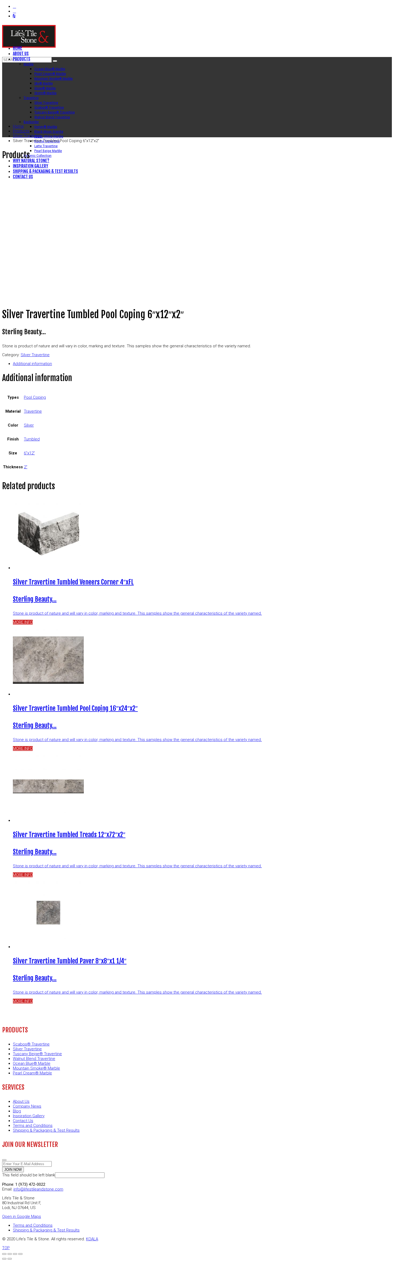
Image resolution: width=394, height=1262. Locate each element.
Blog (17, 1111)
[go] (55, 61)
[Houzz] (14, 16)
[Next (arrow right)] (10, 1259)
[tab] (202, 363)
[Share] (10, 1254)
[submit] (4, 1160)
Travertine (33, 411)
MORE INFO (23, 622)
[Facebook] (14, 6)
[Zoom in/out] (20, 1254)
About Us (21, 1101)
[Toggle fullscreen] (15, 1254)
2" (25, 467)
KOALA (92, 1239)
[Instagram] (14, 11)
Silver (29, 425)
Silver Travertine (35, 354)
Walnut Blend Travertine (34, 1058)
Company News (27, 1106)
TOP (6, 1247)
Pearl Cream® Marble (32, 1073)
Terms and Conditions (33, 1125)
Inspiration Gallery (28, 1115)
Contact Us (23, 1120)
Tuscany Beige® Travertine (37, 1053)
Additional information (32, 363)
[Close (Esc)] (4, 1254)
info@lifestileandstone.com (38, 1189)
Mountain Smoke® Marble (36, 1068)
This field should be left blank (28, 1175)
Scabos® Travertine (31, 1044)
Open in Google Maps (21, 1216)
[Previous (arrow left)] (4, 1259)
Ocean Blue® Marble (31, 1063)
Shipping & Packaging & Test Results (46, 1130)
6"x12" (29, 453)
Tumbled (32, 439)
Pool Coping (35, 397)
